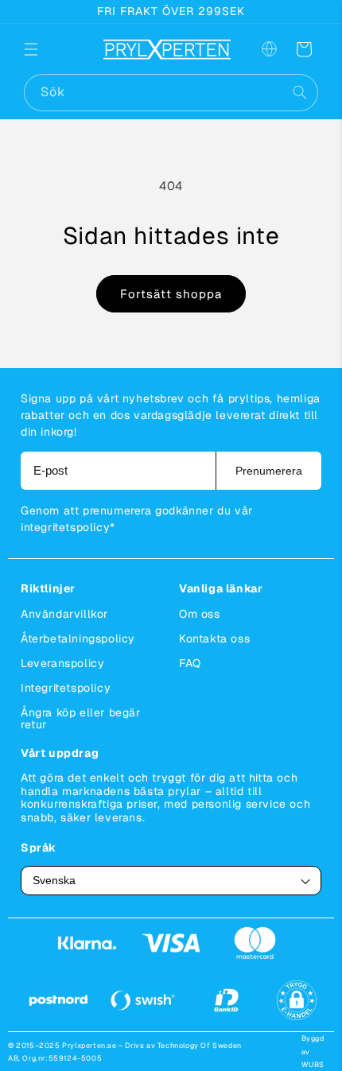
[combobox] (171, 93)
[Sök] (299, 92)
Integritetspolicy (66, 688)
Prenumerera (268, 470)
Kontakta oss (214, 638)
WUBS (313, 1064)
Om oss (199, 614)
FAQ (190, 663)
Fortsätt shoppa (171, 293)
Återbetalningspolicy (78, 638)
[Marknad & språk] (268, 49)
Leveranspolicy (62, 663)
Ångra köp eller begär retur (81, 718)
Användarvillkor (64, 614)
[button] (41, 49)
